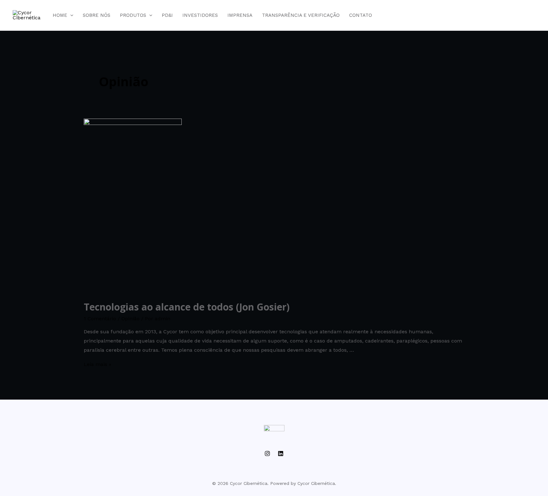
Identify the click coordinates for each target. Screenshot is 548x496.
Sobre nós (96, 15)
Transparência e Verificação (301, 15)
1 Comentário (100, 319)
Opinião (130, 319)
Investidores (200, 15)
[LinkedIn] (281, 453)
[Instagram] (267, 453)
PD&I (167, 15)
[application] (70, 15)
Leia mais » (97, 364)
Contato (360, 15)
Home (60, 15)
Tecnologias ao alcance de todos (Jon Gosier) (187, 306)
